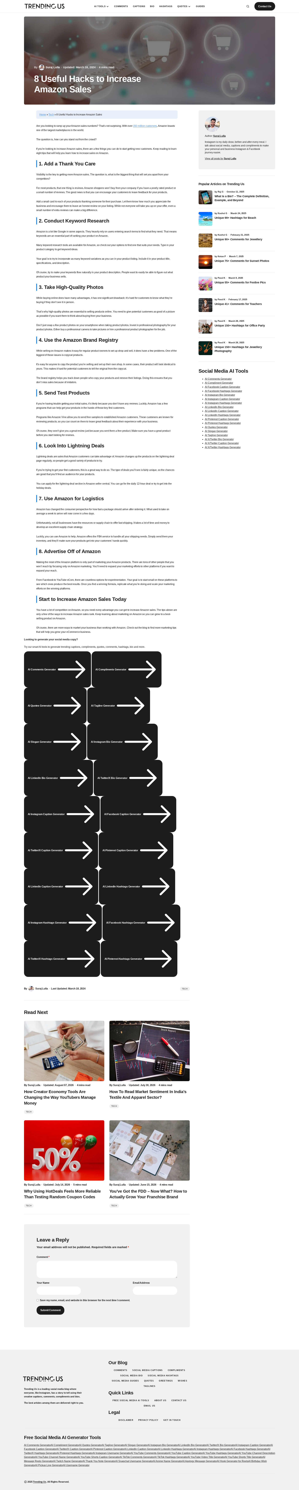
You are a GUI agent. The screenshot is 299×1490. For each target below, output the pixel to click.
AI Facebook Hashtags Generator (223, 391)
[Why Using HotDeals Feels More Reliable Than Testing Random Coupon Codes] (64, 1150)
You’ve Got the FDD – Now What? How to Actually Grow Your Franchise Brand (148, 1194)
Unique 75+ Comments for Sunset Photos (242, 260)
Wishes (182, 1381)
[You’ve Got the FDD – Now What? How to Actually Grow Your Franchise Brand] (149, 1150)
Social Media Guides (125, 1381)
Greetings (166, 1381)
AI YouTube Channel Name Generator (56, 1457)
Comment (43, 1257)
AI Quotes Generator (216, 427)
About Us (160, 1400)
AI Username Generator (76, 1465)
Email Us (149, 1406)
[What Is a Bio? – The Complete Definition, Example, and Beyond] (205, 197)
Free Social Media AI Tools (131, 1400)
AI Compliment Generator (219, 383)
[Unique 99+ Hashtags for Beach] (205, 219)
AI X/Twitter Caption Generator (222, 443)
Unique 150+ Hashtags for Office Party (240, 325)
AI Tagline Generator (216, 435)
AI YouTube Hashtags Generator (220, 1453)
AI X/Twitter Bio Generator (219, 439)
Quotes (149, 1381)
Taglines (149, 1386)
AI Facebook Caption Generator (222, 387)
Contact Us (264, 6)
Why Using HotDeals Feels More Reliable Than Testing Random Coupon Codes (62, 1194)
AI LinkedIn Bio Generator (219, 407)
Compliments (176, 1370)
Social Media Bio (131, 1375)
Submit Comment (50, 1310)
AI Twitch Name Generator (68, 1461)
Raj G (220, 191)
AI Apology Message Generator (199, 1461)
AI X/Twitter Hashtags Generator (223, 447)
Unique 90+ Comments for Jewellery (238, 239)
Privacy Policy (148, 1420)
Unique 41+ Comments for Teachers (239, 304)
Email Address (141, 1282)
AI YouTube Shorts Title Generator (244, 1457)
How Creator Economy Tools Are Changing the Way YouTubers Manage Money (60, 1097)
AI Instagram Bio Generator (220, 395)
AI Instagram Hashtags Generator (223, 403)
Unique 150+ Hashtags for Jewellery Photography (238, 349)
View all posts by (220, 158)
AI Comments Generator (218, 379)
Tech (51, 114)
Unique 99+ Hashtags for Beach (235, 217)
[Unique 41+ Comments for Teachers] (205, 305)
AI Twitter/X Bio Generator (220, 1445)
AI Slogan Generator (216, 431)
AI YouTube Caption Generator (185, 1453)
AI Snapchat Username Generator (134, 1461)
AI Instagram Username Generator (112, 1453)
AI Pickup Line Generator (49, 1465)
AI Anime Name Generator (167, 1461)
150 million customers (145, 126)
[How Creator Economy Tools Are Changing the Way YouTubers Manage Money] (64, 1051)
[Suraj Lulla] (212, 124)
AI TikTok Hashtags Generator (171, 1457)
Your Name (43, 1282)
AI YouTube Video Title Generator (206, 1457)
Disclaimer (126, 1420)
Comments (120, 1370)
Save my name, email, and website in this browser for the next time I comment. (85, 1300)
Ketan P (222, 256)
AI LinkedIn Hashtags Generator (222, 415)
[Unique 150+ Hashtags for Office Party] (205, 327)
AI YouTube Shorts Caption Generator (99, 1457)
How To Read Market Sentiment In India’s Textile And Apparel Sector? (147, 1094)
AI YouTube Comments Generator (149, 1453)
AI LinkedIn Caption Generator (222, 411)
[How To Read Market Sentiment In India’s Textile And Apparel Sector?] (149, 1051)
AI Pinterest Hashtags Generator (223, 423)
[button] (248, 6)
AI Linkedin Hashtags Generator (176, 1449)
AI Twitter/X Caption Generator (73, 1449)
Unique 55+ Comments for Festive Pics (240, 282)
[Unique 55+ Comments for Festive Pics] (205, 283)
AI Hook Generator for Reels (232, 1461)
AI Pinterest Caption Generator (222, 419)
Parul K (221, 278)
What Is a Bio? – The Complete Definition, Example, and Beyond (242, 198)
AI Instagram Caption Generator (222, 399)
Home (42, 114)
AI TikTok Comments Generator (137, 1457)
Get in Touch (171, 1420)
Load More (149, 1342)
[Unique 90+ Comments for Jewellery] (205, 240)
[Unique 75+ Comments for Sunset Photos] (205, 262)
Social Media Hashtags (163, 1375)
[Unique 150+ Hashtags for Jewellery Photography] (205, 348)
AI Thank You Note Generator (99, 1461)
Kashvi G (222, 213)
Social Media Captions (147, 1370)
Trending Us (39, 1481)
